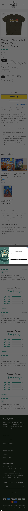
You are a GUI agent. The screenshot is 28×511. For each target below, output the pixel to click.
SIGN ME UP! (18, 259)
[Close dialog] (27, 248)
